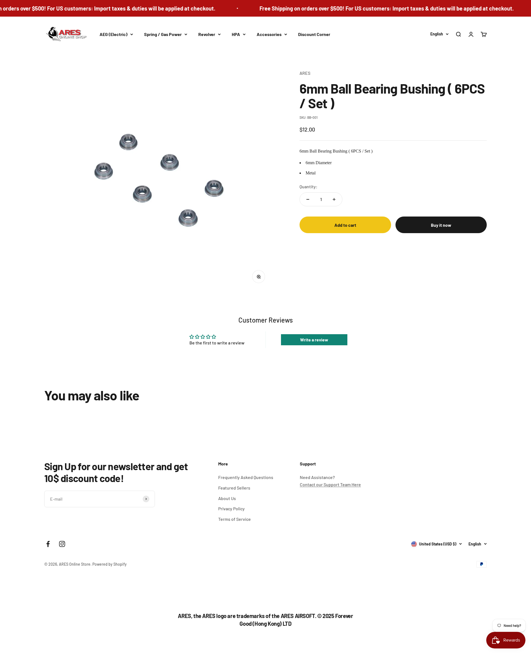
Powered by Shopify (109, 564)
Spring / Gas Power (163, 34)
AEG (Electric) (113, 34)
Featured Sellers (234, 487)
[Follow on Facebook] (48, 544)
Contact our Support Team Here (330, 484)
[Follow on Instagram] (62, 544)
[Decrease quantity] (308, 199)
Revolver (206, 34)
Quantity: (308, 186)
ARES (305, 73)
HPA (236, 34)
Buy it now (441, 225)
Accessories (269, 34)
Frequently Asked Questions (245, 477)
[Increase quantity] (334, 199)
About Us (227, 498)
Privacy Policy (231, 508)
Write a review (314, 339)
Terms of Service (234, 519)
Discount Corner (314, 34)
